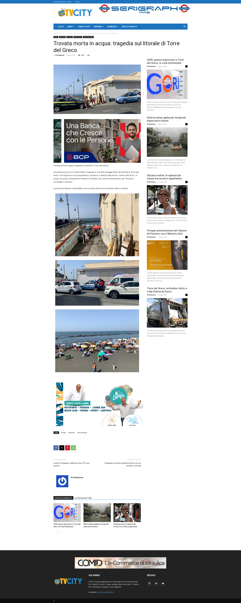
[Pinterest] (67, 447)
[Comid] (120, 563)
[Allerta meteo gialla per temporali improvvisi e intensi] (97, 512)
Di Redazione (59, 55)
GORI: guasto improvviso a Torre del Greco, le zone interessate (165, 61)
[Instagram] (149, 583)
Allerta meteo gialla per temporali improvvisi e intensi (166, 119)
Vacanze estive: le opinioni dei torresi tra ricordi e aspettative (164, 177)
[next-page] (59, 531)
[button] (185, 27)
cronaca (63, 433)
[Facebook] (55, 447)
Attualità (69, 33)
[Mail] (156, 583)
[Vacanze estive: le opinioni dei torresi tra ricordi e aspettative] (127, 512)
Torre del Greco (88, 37)
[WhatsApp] (73, 447)
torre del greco (82, 433)
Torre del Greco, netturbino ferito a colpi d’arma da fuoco (167, 290)
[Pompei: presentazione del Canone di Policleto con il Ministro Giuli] (167, 255)
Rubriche (111, 26)
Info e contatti (129, 26)
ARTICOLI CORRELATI (63, 498)
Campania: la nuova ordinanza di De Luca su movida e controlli (123, 464)
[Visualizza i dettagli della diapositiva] (99, 404)
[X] (61, 447)
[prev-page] (55, 531)
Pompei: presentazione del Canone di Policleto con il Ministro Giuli (167, 232)
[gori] (110, 141)
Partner (98, 26)
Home (55, 33)
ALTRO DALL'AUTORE (83, 498)
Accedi (77, 2)
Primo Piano (77, 37)
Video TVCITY (84, 26)
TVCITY (61, 26)
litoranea (72, 433)
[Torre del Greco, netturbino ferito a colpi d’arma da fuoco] (167, 313)
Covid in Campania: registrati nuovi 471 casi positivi (71, 464)
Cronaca (69, 37)
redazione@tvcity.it (106, 592)
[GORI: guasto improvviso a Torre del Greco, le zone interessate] (67, 512)
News (70, 26)
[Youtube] (162, 583)
